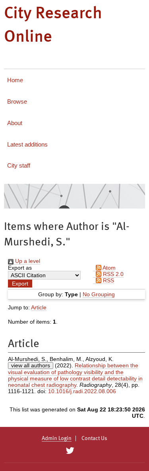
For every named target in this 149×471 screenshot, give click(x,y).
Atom (108, 267)
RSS (107, 280)
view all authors (30, 365)
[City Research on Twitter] (70, 450)
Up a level (27, 261)
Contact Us (94, 438)
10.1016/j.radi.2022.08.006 (82, 391)
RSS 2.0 (112, 274)
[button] (20, 284)
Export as (20, 267)
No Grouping (99, 294)
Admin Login (57, 438)
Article (38, 307)
